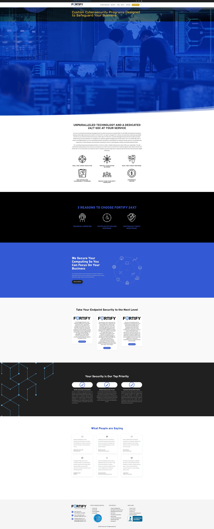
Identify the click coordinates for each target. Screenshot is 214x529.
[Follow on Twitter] (139, 1)
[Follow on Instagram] (141, 1)
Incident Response (105, 4)
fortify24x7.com (81, 518)
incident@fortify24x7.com (80, 521)
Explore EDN (107, 348)
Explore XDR (132, 344)
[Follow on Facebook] (136, 1)
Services (113, 4)
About (122, 4)
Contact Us (135, 4)
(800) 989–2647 (80, 515)
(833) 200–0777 (82, 516)
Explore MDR (82, 341)
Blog (118, 4)
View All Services (77, 281)
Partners (128, 4)
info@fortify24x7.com (86, 0)
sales (75, 518)
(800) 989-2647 (76, 0)
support (76, 520)
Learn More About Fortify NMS (27, 93)
